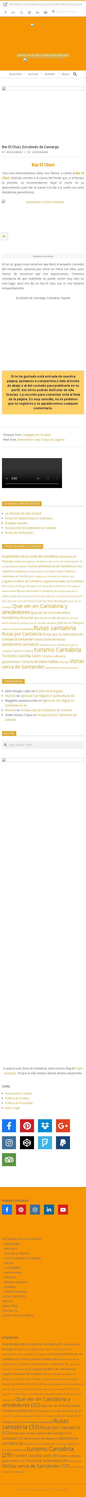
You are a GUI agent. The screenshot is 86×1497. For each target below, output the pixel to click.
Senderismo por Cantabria (53, 644)
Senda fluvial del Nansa (49, 639)
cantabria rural (43, 561)
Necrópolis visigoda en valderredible (63, 1384)
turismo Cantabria (57, 649)
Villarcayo (64, 662)
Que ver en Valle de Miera (43, 623)
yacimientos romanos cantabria (62, 667)
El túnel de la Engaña (49, 691)
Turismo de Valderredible (39, 661)
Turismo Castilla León (21, 655)
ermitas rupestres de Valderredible (45, 571)
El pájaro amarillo (16, 523)
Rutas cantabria (55, 628)
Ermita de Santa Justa (19, 533)
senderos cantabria (67, 1444)
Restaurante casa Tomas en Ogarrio (41, 439)
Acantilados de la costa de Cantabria (30, 556)
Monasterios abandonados (61, 1379)
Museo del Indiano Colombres (35, 591)
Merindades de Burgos (14, 586)
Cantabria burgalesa (24, 561)
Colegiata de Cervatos (36, 435)
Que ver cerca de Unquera (52, 601)
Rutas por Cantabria (22, 634)
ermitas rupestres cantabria (38, 1359)
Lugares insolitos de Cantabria (22, 581)
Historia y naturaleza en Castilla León (44, 1364)
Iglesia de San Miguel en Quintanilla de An (48, 696)
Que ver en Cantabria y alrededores (34, 608)
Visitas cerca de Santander (43, 664)
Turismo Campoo (23, 651)
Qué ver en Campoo (70, 623)
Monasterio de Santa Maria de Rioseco (46, 586)
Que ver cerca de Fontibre (31, 596)
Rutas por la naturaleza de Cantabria (40, 1433)
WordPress (63, 1489)
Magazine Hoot (39, 1489)
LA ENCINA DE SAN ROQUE (23, 513)
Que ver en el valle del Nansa (51, 618)
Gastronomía (40, 152)
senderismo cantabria (20, 644)
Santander (26, 639)
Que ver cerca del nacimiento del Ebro (56, 1389)
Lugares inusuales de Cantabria (63, 581)
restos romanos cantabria (17, 629)
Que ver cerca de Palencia (22, 601)
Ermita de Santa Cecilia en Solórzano (29, 518)
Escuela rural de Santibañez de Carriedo (30, 528)
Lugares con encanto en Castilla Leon (54, 576)
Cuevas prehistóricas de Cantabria (50, 566)
